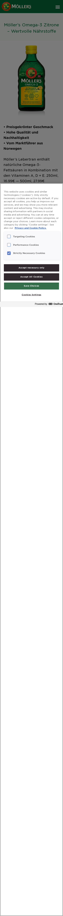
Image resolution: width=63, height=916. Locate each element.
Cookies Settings (31, 295)
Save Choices (31, 286)
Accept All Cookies (31, 277)
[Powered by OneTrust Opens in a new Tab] (48, 305)
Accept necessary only (31, 267)
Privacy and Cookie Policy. (30, 228)
